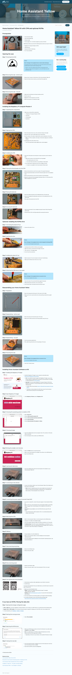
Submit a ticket (66, 1)
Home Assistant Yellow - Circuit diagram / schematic (11, 665)
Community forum (47, 1)
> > (18, 610)
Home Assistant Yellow (13, 25)
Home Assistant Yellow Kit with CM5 (9, 657)
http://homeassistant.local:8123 (35, 592)
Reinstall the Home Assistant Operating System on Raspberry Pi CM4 (14, 659)
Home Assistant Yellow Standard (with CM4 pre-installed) (12, 661)
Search (67, 25)
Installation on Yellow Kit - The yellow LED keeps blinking (12, 663)
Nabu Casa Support (5, 25)
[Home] (5, 2)
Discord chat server (56, 1)
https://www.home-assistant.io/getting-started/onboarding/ (35, 598)
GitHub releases (37, 380)
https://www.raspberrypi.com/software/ (32, 376)
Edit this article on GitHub (7, 652)
